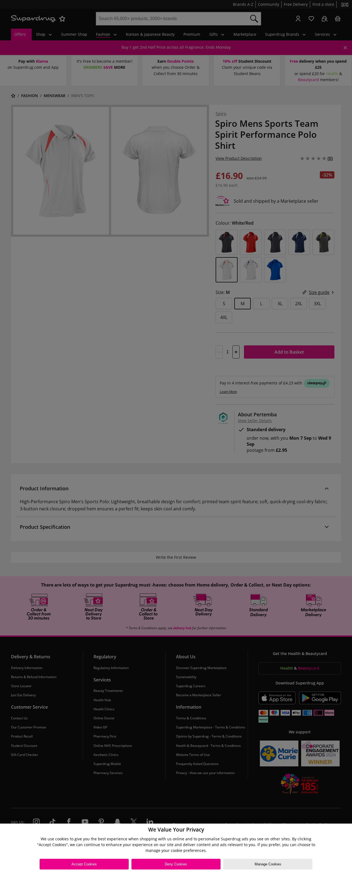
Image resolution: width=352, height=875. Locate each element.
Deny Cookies (176, 864)
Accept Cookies (84, 864)
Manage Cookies (268, 864)
